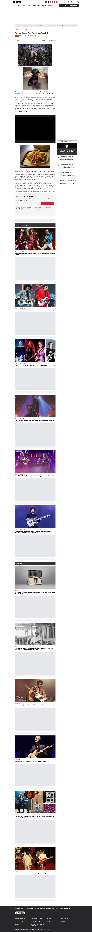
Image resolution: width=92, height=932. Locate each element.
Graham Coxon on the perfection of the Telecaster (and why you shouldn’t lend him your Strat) (67, 175)
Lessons (29, 5)
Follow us (45, 40)
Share (18, 40)
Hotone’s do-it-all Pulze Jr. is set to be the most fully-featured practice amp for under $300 (68, 182)
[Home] (15, 5)
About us (63, 921)
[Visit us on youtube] (52, 2)
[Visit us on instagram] (50, 2)
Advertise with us (19, 921)
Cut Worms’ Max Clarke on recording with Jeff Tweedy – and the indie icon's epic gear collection (67, 167)
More (49, 5)
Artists (19, 5)
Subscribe (61, 2)
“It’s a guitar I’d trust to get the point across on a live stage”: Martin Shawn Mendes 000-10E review (68, 159)
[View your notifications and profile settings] (71, 2)
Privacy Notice (19, 208)
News (16, 35)
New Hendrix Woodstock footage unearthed (58, 25)
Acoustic (44, 5)
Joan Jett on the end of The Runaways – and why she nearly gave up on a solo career (68, 152)
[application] (35, 128)
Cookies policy (64, 918)
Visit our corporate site (65, 908)
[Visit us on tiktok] (57, 2)
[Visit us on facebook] (46, 2)
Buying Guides (36, 5)
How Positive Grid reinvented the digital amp (34, 25)
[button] (76, 2)
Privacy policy (49, 918)
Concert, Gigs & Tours (24, 29)
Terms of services (32, 207)
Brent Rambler (23, 35)
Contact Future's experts (36, 918)
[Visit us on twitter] (48, 2)
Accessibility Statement (36, 921)
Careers (17, 924)
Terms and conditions (20, 918)
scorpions (42, 176)
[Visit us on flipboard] (54, 2)
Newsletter (53, 40)
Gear (24, 5)
